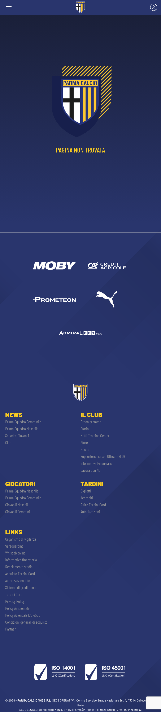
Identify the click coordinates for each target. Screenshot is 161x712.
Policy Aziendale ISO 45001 (23, 615)
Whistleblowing (15, 552)
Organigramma (90, 421)
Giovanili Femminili (18, 511)
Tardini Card (13, 594)
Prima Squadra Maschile (21, 428)
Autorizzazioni (90, 511)
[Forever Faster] (107, 299)
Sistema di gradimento (20, 587)
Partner (10, 628)
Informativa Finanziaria (96, 463)
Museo (84, 449)
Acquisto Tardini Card (20, 573)
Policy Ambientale (17, 608)
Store (84, 442)
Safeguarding (14, 545)
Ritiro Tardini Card (93, 504)
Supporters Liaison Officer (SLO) (102, 456)
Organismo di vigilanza (20, 538)
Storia (84, 428)
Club (8, 442)
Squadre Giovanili (17, 435)
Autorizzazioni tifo (17, 580)
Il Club (91, 414)
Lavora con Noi (90, 470)
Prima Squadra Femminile (23, 421)
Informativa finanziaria (21, 559)
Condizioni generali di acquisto (26, 621)
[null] (54, 265)
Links (13, 532)
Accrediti (86, 497)
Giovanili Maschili (17, 504)
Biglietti (85, 490)
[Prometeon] (54, 299)
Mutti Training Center (94, 435)
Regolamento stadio (18, 566)
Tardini (92, 483)
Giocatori (20, 483)
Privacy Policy (15, 601)
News (13, 414)
